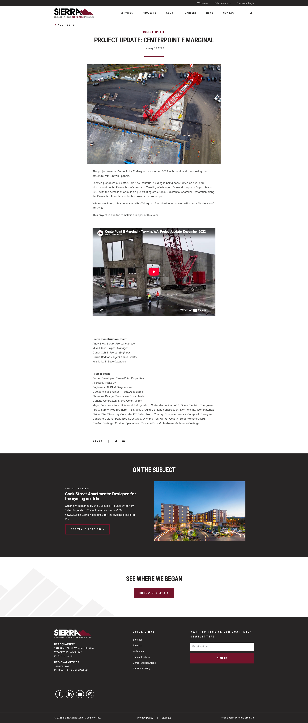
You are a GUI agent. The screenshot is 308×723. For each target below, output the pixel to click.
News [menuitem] (209, 12)
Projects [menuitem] (149, 12)
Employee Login (245, 3)
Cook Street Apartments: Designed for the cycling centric (100, 496)
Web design (227, 717)
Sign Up (222, 658)
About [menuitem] (170, 12)
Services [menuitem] (126, 12)
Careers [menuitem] (191, 12)
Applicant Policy (141, 668)
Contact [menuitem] (229, 12)
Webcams (202, 3)
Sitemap (166, 717)
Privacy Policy (145, 717)
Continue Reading (86, 529)
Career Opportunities (144, 662)
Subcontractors (222, 3)
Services (138, 639)
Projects (137, 645)
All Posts (66, 25)
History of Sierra (152, 592)
